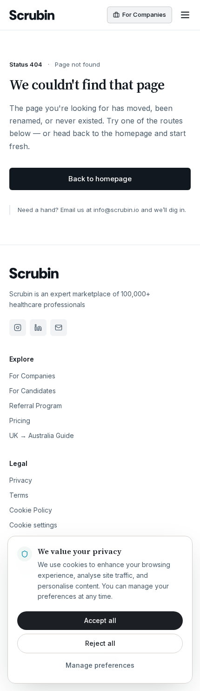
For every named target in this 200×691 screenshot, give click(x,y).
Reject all (100, 643)
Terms (18, 495)
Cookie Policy (30, 510)
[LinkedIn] (38, 327)
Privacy (20, 480)
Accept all (100, 620)
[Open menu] (185, 15)
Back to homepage (100, 178)
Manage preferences (100, 665)
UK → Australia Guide (41, 435)
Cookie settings (33, 525)
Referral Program (35, 406)
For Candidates (32, 391)
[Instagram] (17, 327)
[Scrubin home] (31, 15)
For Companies (32, 376)
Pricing (19, 420)
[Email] (58, 327)
